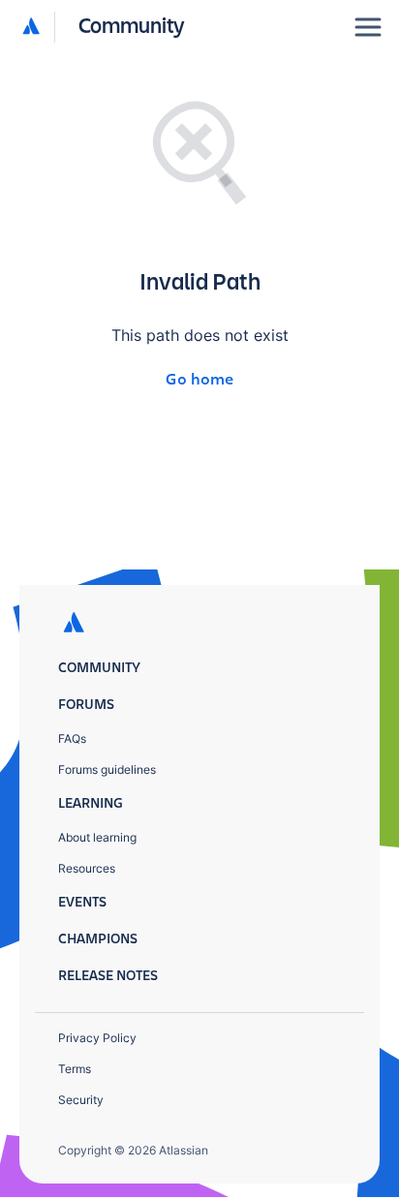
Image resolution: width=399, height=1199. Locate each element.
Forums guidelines (107, 769)
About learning (97, 837)
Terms (74, 1068)
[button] (104, 27)
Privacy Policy (97, 1037)
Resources (86, 868)
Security (81, 1099)
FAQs (72, 738)
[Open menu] (368, 27)
